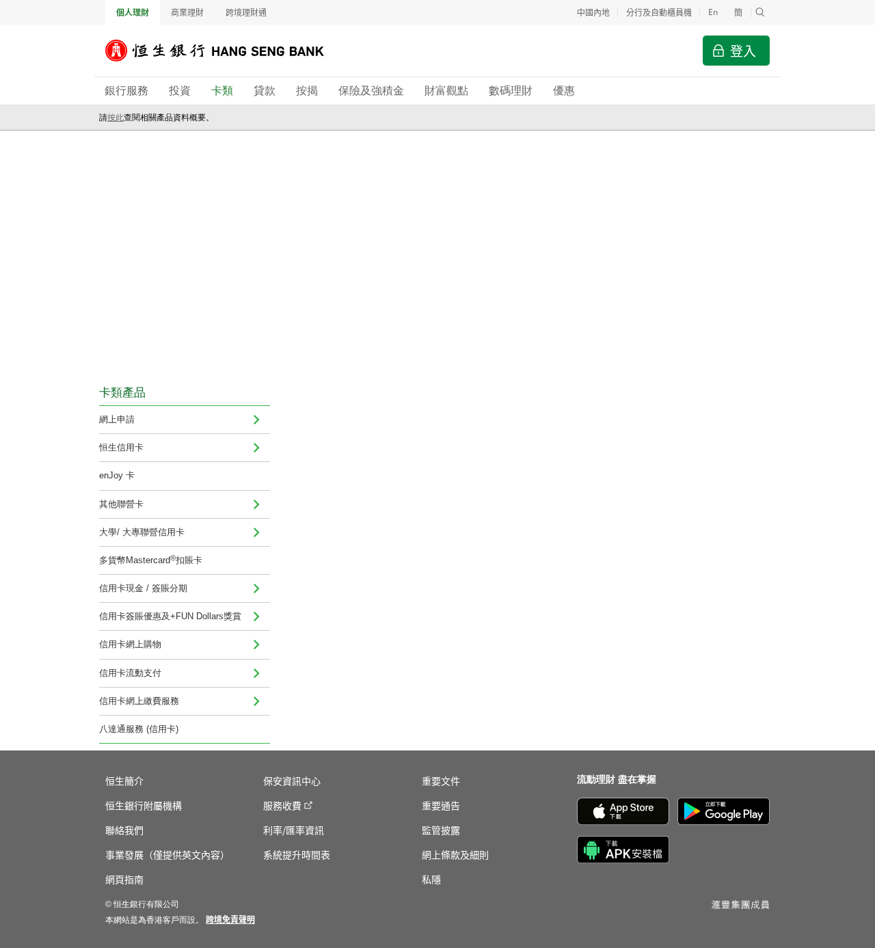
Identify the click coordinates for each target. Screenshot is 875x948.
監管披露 (441, 830)
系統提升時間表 (296, 854)
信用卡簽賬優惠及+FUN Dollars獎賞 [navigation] (170, 616)
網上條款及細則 (455, 854)
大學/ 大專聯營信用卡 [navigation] (142, 532)
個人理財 (132, 12)
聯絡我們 (124, 830)
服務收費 (282, 805)
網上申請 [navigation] (117, 419)
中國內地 (593, 12)
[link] (230, 919)
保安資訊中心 (292, 780)
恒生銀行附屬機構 (143, 805)
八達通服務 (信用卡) (138, 729)
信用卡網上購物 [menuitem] (130, 644)
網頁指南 (124, 879)
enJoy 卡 (117, 475)
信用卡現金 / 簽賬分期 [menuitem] (143, 588)
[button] (760, 12)
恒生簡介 (124, 780)
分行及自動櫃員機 (659, 12)
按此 (115, 117)
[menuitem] (256, 419)
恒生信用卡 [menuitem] (121, 447)
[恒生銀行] (225, 51)
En (713, 12)
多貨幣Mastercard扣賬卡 (150, 559)
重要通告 (441, 805)
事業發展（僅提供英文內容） (167, 854)
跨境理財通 (246, 12)
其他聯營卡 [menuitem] (121, 504)
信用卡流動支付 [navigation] (130, 673)
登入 (743, 50)
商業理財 (187, 12)
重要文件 (441, 780)
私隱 (431, 879)
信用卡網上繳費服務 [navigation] (139, 701)
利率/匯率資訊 (293, 830)
